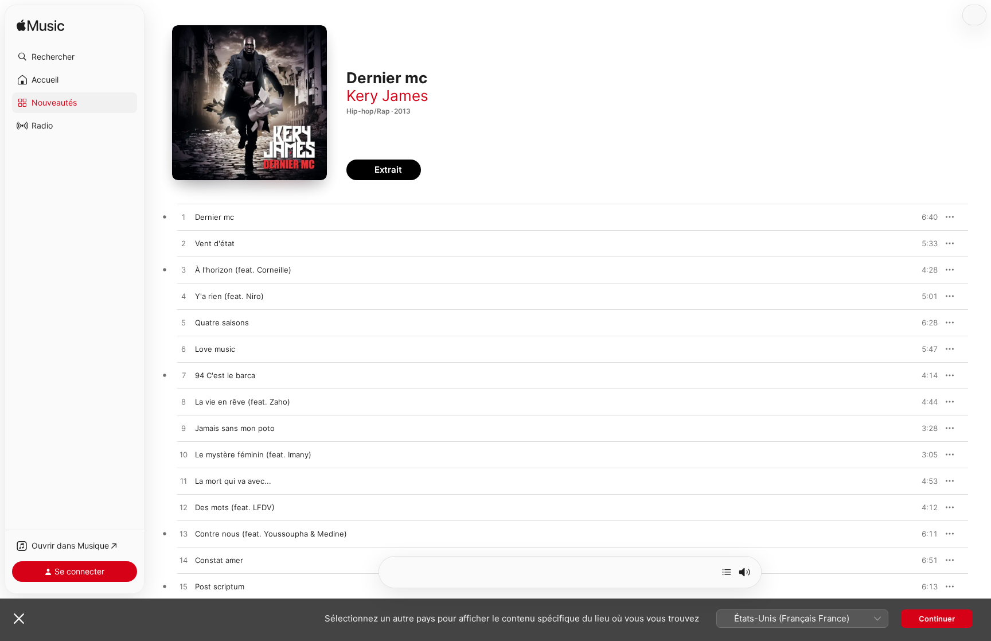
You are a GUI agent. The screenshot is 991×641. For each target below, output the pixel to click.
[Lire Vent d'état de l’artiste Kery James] (183, 244)
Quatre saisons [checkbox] (222, 322)
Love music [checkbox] (215, 348)
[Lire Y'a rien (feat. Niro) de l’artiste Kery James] (183, 297)
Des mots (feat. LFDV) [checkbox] (235, 507)
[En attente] (727, 572)
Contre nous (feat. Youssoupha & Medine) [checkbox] (271, 533)
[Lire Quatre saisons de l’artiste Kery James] (183, 323)
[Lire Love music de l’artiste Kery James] (183, 349)
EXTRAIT (925, 216)
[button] (74, 57)
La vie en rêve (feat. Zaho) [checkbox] (242, 401)
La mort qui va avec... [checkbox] (233, 480)
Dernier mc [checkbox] (214, 217)
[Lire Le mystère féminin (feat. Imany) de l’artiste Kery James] (183, 455)
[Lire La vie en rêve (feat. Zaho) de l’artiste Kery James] (183, 402)
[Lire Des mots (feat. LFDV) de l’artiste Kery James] (183, 508)
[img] (40, 26)
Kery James (387, 95)
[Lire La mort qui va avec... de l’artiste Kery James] (183, 481)
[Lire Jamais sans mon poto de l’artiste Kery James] (183, 429)
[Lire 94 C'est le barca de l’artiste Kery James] (183, 376)
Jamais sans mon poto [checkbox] (235, 428)
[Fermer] (19, 618)
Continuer (937, 618)
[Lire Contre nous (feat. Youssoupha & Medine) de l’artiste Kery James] (183, 534)
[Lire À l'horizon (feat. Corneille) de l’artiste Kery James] (183, 270)
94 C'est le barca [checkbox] (225, 375)
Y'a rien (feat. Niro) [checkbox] (229, 296)
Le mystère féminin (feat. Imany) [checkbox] (253, 454)
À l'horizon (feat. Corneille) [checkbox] (243, 269)
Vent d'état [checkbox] (215, 243)
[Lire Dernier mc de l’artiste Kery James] (183, 217)
